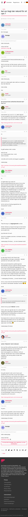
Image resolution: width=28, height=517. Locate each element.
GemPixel (5, 510)
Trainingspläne (7, 482)
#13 (26, 406)
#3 (26, 76)
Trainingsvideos (7, 484)
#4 (26, 99)
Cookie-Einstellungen (9, 503)
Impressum (6, 499)
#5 (26, 112)
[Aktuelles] (21, 2)
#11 (26, 341)
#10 (26, 295)
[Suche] (24, 2)
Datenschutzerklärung (9, 501)
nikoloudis (4, 18)
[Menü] (2, 2)
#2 (26, 57)
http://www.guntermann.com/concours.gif (11, 122)
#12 (26, 367)
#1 (26, 29)
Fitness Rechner (7, 490)
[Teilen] (24, 29)
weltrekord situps (5, 48)
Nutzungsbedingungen (9, 497)
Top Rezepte (7, 486)
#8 (26, 217)
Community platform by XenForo (11, 515)
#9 (26, 255)
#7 (26, 175)
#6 (26, 131)
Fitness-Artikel (7, 488)
